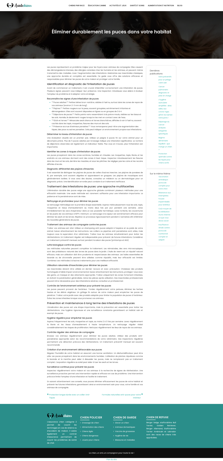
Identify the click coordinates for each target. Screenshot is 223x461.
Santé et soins (137, 5)
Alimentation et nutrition (161, 5)
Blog (179, 5)
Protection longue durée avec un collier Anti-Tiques (69, 396)
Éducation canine (97, 5)
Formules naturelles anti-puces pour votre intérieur (121, 396)
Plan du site (111, 459)
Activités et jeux (117, 5)
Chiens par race (77, 5)
